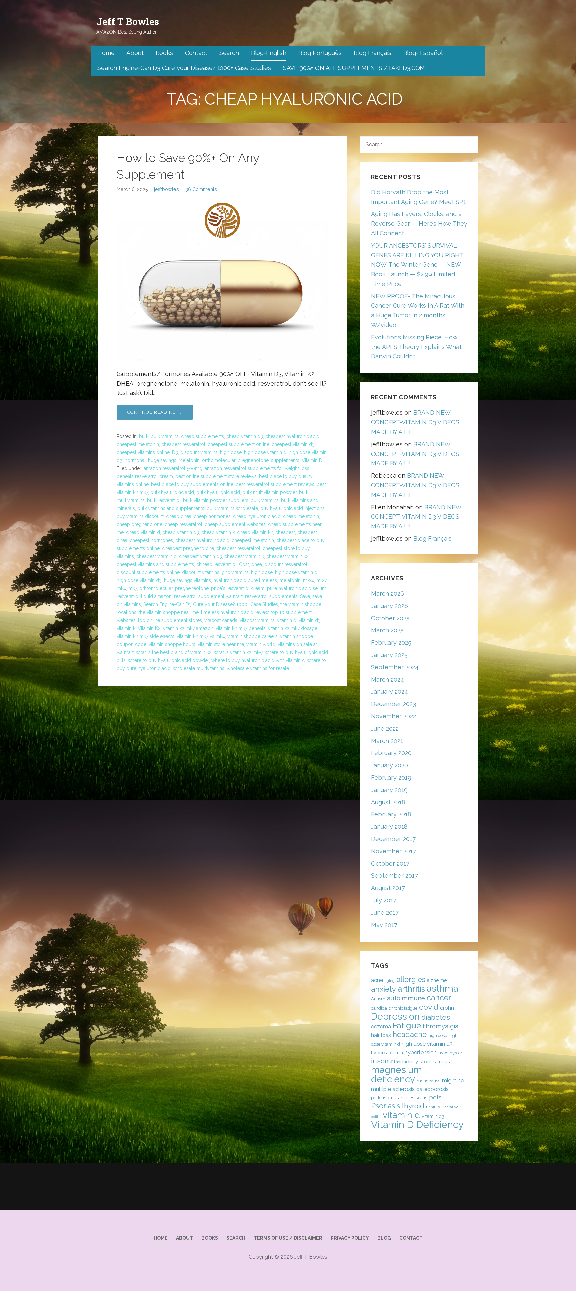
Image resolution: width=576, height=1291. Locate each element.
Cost (244, 564)
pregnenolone (253, 460)
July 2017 (383, 900)
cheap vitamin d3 (244, 436)
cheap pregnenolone (139, 524)
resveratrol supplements (271, 596)
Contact (196, 52)
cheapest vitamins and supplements (155, 564)
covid (428, 1006)
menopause (428, 1080)
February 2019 (391, 777)
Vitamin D (312, 460)
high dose (231, 452)
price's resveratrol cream (238, 588)
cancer (439, 997)
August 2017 (388, 887)
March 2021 (387, 740)
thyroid (413, 1106)
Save (305, 596)
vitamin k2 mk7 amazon (188, 628)
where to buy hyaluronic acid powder (168, 660)
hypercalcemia (387, 1052)
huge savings (162, 460)
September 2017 (394, 875)
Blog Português (320, 52)
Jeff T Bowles (127, 21)
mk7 (132, 588)
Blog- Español (423, 52)
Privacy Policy (350, 1238)
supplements (285, 460)
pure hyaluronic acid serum (296, 588)
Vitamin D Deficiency (417, 1124)
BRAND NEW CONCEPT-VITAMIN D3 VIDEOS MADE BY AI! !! (415, 422)
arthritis (411, 989)
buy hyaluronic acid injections (292, 508)
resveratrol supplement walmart (208, 596)
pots (435, 1097)
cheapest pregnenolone (188, 548)
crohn (447, 1008)
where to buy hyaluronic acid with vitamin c (258, 660)
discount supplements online (148, 572)
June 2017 (385, 912)
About (134, 52)
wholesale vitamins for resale (258, 668)
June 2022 (385, 728)
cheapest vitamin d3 (293, 444)
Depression (395, 1016)
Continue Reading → (154, 412)
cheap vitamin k (218, 532)
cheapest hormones (151, 540)
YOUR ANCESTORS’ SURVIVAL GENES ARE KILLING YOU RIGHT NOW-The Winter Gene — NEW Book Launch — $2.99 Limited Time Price (417, 264)
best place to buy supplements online (192, 484)
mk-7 (321, 580)
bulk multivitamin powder (269, 492)
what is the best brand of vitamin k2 (174, 652)
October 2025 (390, 618)
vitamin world (260, 644)
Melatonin (189, 460)
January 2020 (389, 765)
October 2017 (390, 863)
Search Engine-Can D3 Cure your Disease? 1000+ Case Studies (184, 67)
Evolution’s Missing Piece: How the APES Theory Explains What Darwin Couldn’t (416, 347)
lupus (444, 1061)
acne (377, 980)
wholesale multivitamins (198, 668)
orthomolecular (218, 460)
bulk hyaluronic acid (218, 492)
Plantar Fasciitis (411, 1097)
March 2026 (387, 593)
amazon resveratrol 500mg (173, 468)
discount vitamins (199, 452)
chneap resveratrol (216, 564)
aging (390, 980)
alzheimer (437, 980)
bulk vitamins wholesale (232, 508)
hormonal (135, 460)
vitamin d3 (310, 620)
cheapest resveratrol (183, 444)
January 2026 (389, 605)
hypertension (421, 1052)
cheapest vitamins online (143, 452)
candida (379, 1008)
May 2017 (384, 924)
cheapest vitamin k (244, 556)
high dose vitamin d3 (139, 580)
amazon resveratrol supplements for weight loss (257, 468)
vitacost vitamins (257, 620)
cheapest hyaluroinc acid (202, 540)
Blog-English (268, 52)
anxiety (383, 989)
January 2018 (389, 826)
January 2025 (389, 654)
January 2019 (389, 789)
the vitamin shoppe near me (169, 612)
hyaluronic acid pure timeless (245, 580)
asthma (442, 988)
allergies (410, 979)
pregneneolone (192, 588)
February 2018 (391, 814)
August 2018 (388, 802)
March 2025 (387, 630)
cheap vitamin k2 (255, 532)
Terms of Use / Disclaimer (288, 1238)
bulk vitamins (165, 436)
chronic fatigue (403, 1008)
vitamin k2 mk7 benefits (241, 628)
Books (164, 52)
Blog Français (372, 52)
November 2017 (393, 851)
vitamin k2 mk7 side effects (145, 636)
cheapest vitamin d (156, 556)
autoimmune (406, 998)
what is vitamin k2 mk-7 (238, 652)
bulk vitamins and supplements (170, 508)
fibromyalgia (440, 1026)
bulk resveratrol (164, 500)
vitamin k (126, 628)
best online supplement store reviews (216, 476)
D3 (175, 452)
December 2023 (393, 703)
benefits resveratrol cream (145, 476)
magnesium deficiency (396, 1074)
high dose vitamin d (265, 452)
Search (229, 52)
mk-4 (308, 580)
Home (105, 52)
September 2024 (395, 667)
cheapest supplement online (238, 444)
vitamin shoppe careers (252, 636)
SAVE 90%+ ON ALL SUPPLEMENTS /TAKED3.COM (354, 67)
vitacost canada (220, 620)
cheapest (285, 532)
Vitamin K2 (149, 628)
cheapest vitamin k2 (287, 556)
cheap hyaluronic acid (257, 516)
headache (410, 1034)
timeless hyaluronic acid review (234, 612)
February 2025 (391, 642)
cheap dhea (178, 516)
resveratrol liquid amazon (144, 596)
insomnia (386, 1061)
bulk (143, 436)
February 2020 (391, 752)
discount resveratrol (285, 564)
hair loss (381, 1035)
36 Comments (201, 189)
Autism (378, 998)
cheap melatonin (301, 516)
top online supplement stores (170, 620)
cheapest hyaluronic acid (292, 436)
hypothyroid (450, 1052)
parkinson (381, 1097)
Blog (384, 1238)
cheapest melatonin (138, 444)
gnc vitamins (235, 572)
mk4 (121, 588)
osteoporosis (432, 1089)
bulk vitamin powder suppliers (215, 500)
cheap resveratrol (183, 524)
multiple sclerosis (393, 1089)
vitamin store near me (221, 644)
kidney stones (419, 1062)
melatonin (290, 580)
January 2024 (389, 691)
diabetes (435, 1017)
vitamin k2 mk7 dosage (292, 628)
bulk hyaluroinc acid (172, 492)
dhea (256, 564)
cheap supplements (202, 436)
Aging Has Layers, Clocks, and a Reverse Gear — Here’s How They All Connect (419, 223)
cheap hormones (212, 516)
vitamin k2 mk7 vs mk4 (201, 636)
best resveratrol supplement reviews (275, 484)
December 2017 (393, 838)
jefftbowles (166, 189)
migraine (453, 1080)
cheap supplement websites (235, 524)
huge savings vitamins (187, 580)
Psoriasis (385, 1105)
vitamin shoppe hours (172, 644)
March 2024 (387, 679)
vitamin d (286, 620)
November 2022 (393, 716)
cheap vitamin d (143, 532)
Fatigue (407, 1025)
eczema (381, 1026)
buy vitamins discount (140, 516)
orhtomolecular (156, 588)
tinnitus (433, 1107)
